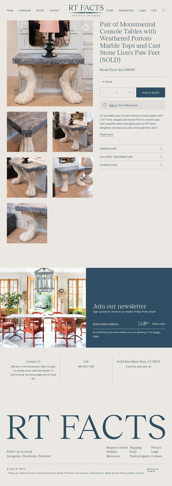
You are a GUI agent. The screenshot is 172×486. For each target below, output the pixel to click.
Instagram (13, 456)
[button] (163, 10)
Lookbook (25, 10)
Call (86, 361)
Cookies (156, 456)
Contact (54, 10)
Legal (154, 451)
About (40, 10)
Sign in (113, 105)
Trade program (140, 456)
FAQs (133, 451)
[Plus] (129, 92)
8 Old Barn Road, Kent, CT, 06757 (138, 361)
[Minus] (103, 92)
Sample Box (126, 10)
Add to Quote (150, 93)
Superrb (151, 471)
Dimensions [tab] (108, 148)
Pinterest (45, 456)
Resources (113, 456)
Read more (106, 134)
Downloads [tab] (108, 165)
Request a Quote (117, 447)
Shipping (135, 447)
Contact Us (33, 361)
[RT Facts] (86, 11)
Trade (109, 10)
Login (142, 10)
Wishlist (111, 451)
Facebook (29, 456)
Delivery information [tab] (116, 157)
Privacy (156, 447)
